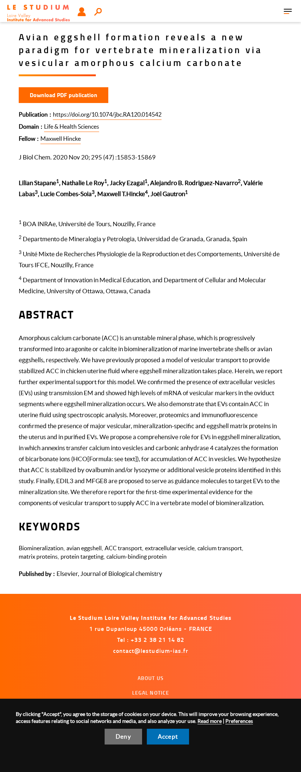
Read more (209, 721)
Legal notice (151, 692)
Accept (168, 736)
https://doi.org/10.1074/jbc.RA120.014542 (107, 114)
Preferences (239, 721)
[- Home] (38, 13)
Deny (123, 736)
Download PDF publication (63, 95)
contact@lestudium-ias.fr (151, 650)
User (81, 12)
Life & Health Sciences (71, 126)
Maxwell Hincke (60, 138)
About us (151, 677)
